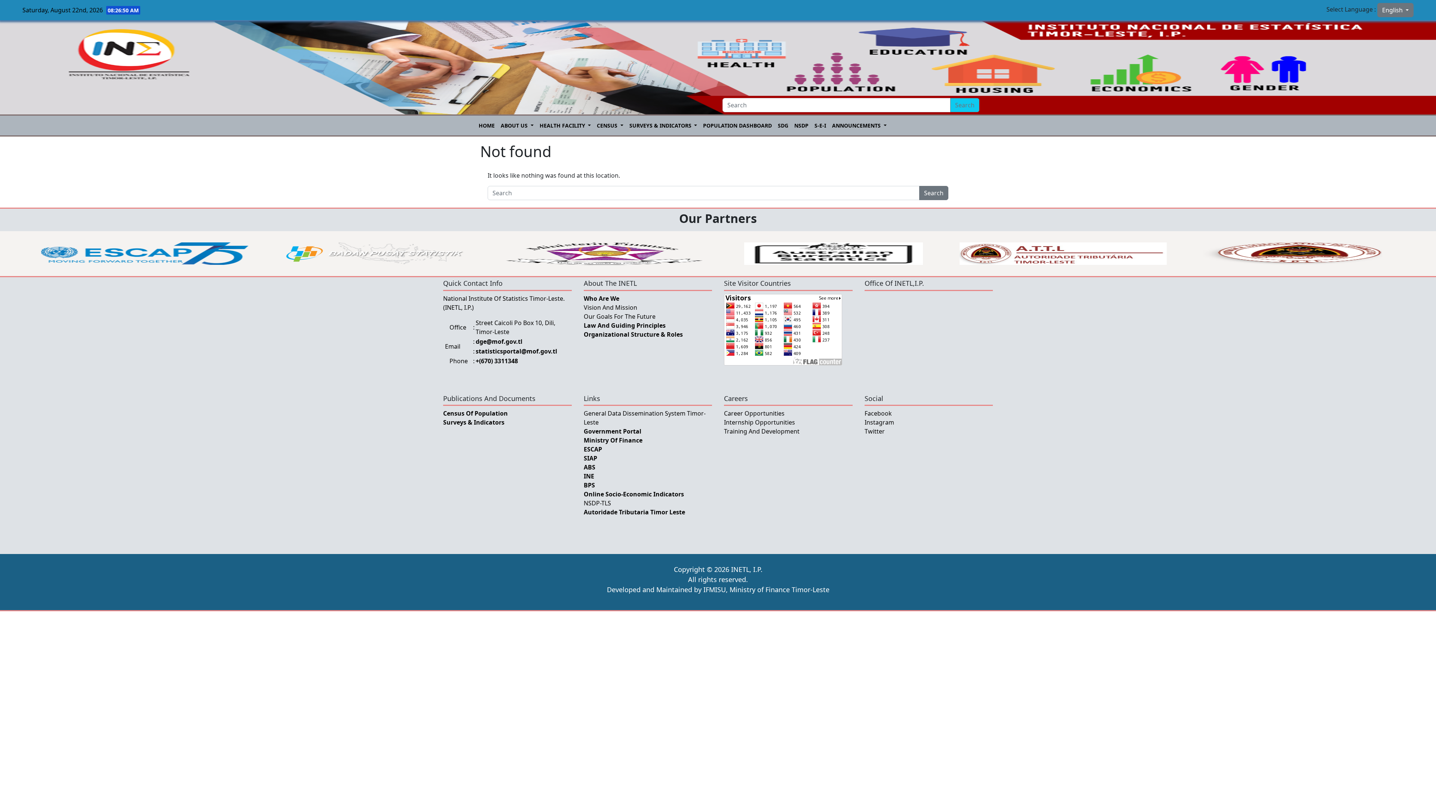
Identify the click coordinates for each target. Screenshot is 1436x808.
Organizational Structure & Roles (633, 334)
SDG (783, 125)
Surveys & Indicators (661, 125)
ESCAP (593, 449)
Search (965, 105)
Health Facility (563, 125)
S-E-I (820, 125)
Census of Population (475, 413)
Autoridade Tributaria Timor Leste (634, 512)
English (1393, 10)
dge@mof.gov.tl (499, 341)
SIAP (590, 458)
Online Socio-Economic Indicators (634, 494)
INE (589, 476)
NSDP (801, 125)
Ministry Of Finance (613, 440)
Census (608, 125)
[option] (144, 254)
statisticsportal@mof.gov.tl (516, 351)
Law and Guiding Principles (625, 325)
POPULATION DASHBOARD (737, 125)
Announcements (857, 125)
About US (515, 125)
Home (487, 125)
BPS (589, 485)
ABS (589, 467)
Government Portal (612, 431)
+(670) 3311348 (497, 361)
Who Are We (601, 298)
